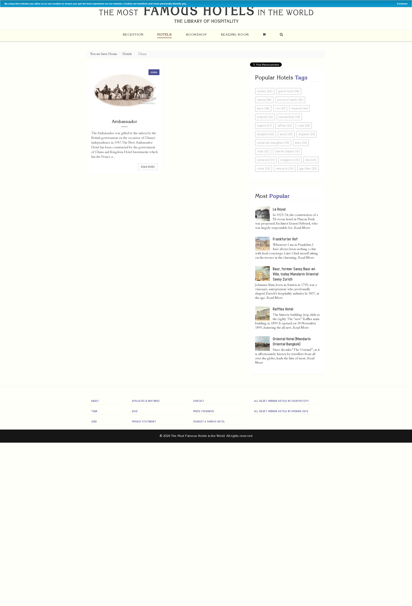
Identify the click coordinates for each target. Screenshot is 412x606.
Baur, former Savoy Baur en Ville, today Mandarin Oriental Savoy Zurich (295, 273)
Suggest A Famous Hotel (209, 421)
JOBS (94, 421)
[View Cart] (264, 34)
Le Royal (279, 209)
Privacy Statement (144, 421)
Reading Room (235, 34)
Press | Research (203, 411)
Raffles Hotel (283, 309)
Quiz (135, 411)
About (95, 400)
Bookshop (196, 34)
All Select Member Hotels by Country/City (281, 400)
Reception (133, 34)
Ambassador (124, 121)
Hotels (164, 34)
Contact (198, 400)
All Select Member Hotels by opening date (281, 411)
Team (94, 411)
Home (112, 54)
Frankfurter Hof (285, 239)
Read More (148, 167)
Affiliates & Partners (146, 400)
